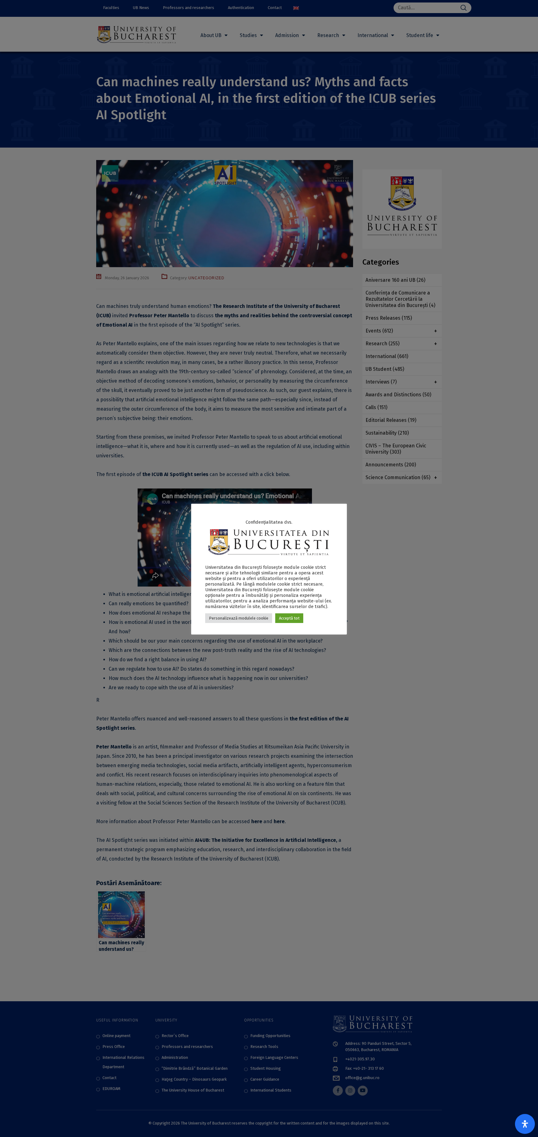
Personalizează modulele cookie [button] (238, 618)
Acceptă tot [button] (289, 618)
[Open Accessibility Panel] (525, 1124)
